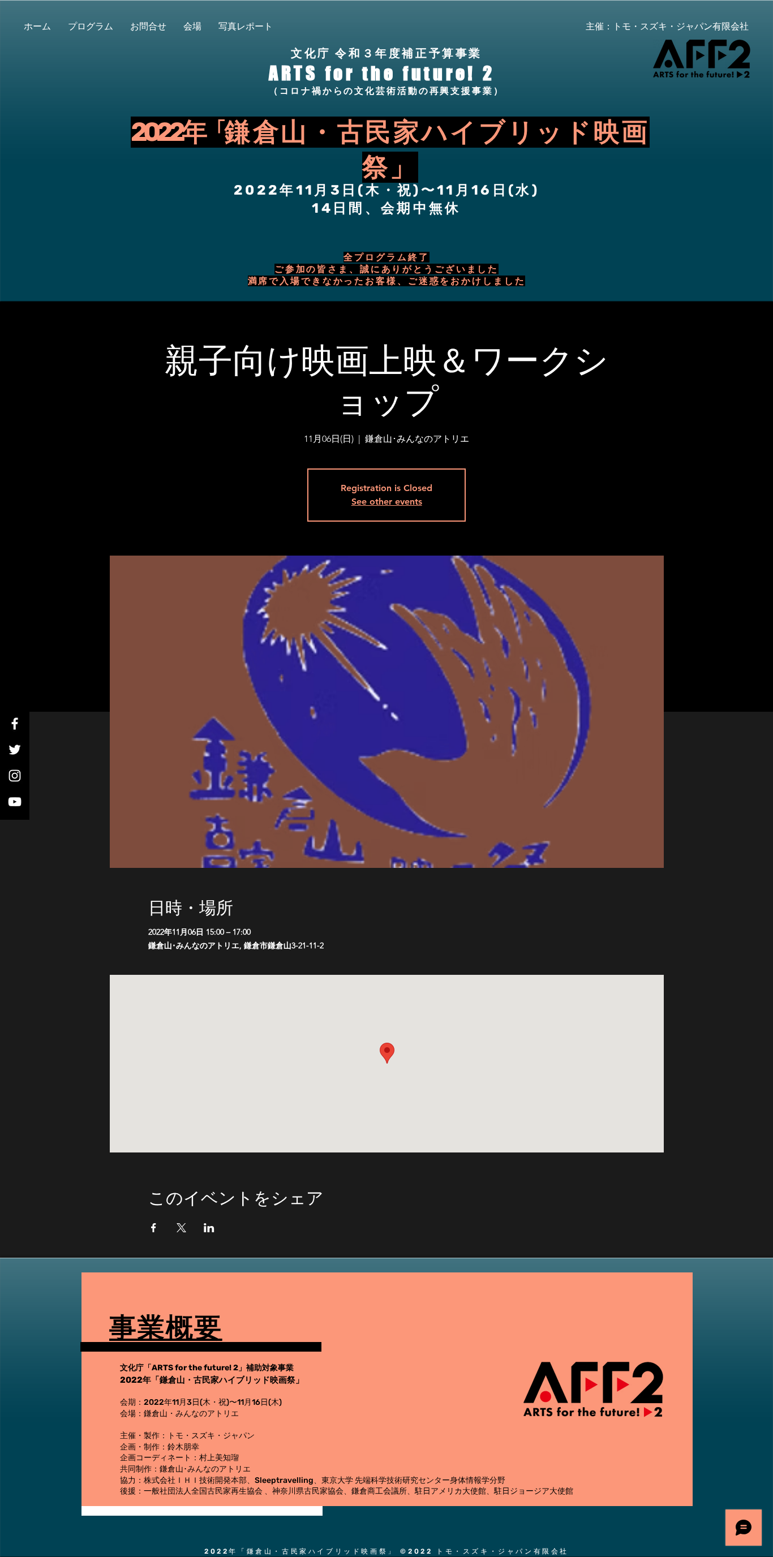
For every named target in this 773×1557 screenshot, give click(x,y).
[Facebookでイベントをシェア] (153, 1227)
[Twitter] (15, 750)
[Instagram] (15, 776)
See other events (386, 501)
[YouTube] (15, 802)
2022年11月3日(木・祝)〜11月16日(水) (386, 190)
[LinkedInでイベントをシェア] (209, 1227)
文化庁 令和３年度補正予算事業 (386, 53)
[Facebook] (15, 724)
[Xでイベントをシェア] (181, 1227)
